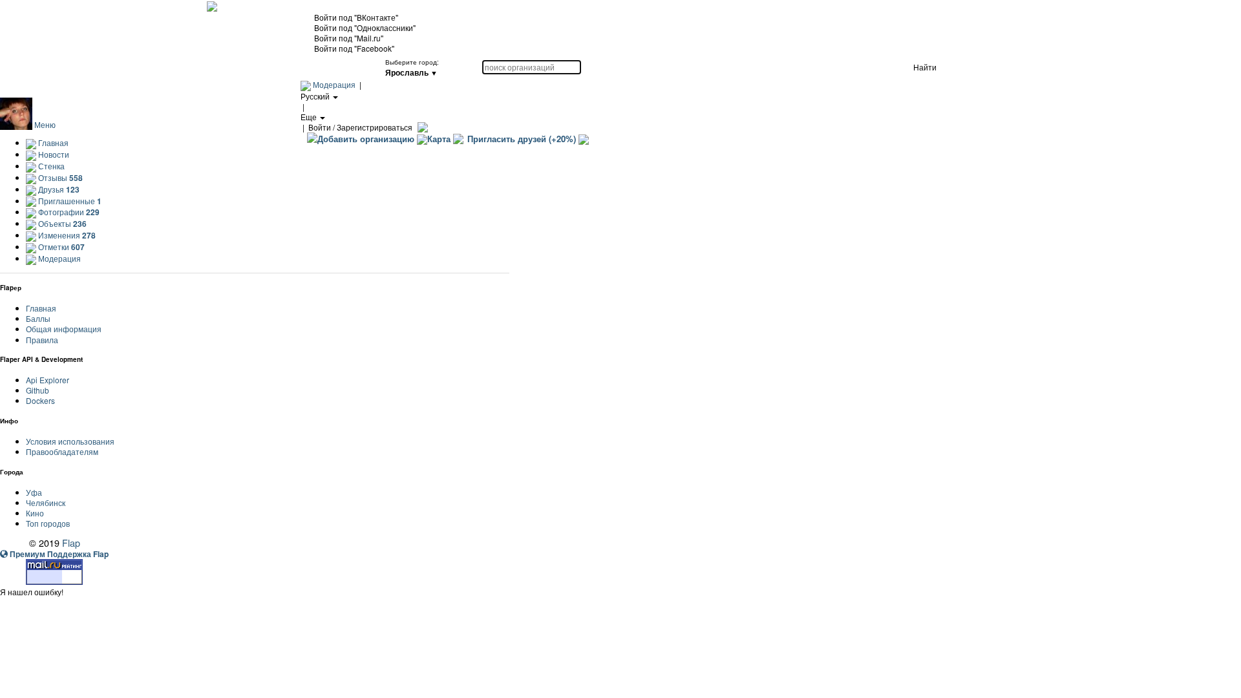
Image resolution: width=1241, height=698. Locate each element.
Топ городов (48, 523)
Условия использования (70, 441)
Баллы (38, 318)
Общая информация (63, 328)
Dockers (40, 400)
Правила (42, 339)
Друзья (58, 189)
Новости (52, 154)
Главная (52, 142)
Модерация (334, 84)
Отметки (60, 246)
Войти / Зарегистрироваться (360, 127)
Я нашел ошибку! (31, 592)
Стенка (50, 165)
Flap (71, 542)
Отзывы (59, 177)
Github (37, 390)
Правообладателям (62, 451)
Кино (35, 512)
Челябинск (45, 502)
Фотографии (68, 211)
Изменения (66, 234)
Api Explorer (47, 379)
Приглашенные (68, 200)
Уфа (34, 492)
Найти (925, 66)
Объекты (61, 223)
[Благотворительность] (583, 138)
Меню (45, 124)
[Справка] (421, 127)
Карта (439, 138)
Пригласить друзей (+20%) (521, 138)
